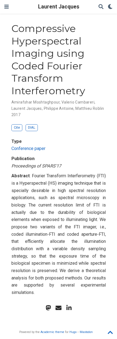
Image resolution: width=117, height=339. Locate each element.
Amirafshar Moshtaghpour (35, 102)
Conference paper (28, 148)
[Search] (100, 7)
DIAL (31, 127)
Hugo (72, 332)
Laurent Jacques (58, 7)
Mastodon (86, 332)
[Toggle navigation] (6, 6)
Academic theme (52, 332)
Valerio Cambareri (77, 102)
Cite (17, 127)
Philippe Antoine (59, 108)
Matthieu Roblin (89, 108)
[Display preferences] (110, 7)
